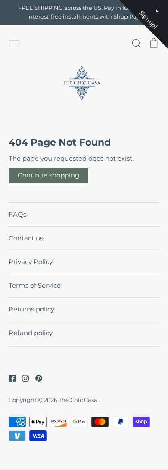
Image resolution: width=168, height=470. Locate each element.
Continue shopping (48, 175)
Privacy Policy (31, 262)
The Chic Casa (78, 399)
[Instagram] (22, 378)
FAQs (17, 214)
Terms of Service (35, 285)
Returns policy (31, 309)
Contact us (26, 238)
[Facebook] (9, 378)
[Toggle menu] (14, 43)
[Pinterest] (35, 378)
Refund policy (31, 333)
